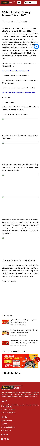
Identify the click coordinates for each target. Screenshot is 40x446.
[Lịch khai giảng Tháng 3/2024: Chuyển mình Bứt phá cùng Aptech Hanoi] (5, 332)
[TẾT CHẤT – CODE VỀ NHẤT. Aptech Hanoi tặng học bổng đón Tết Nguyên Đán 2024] (5, 343)
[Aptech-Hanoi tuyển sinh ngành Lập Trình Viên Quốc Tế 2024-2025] (5, 322)
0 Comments (21, 325)
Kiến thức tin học (24, 22)
